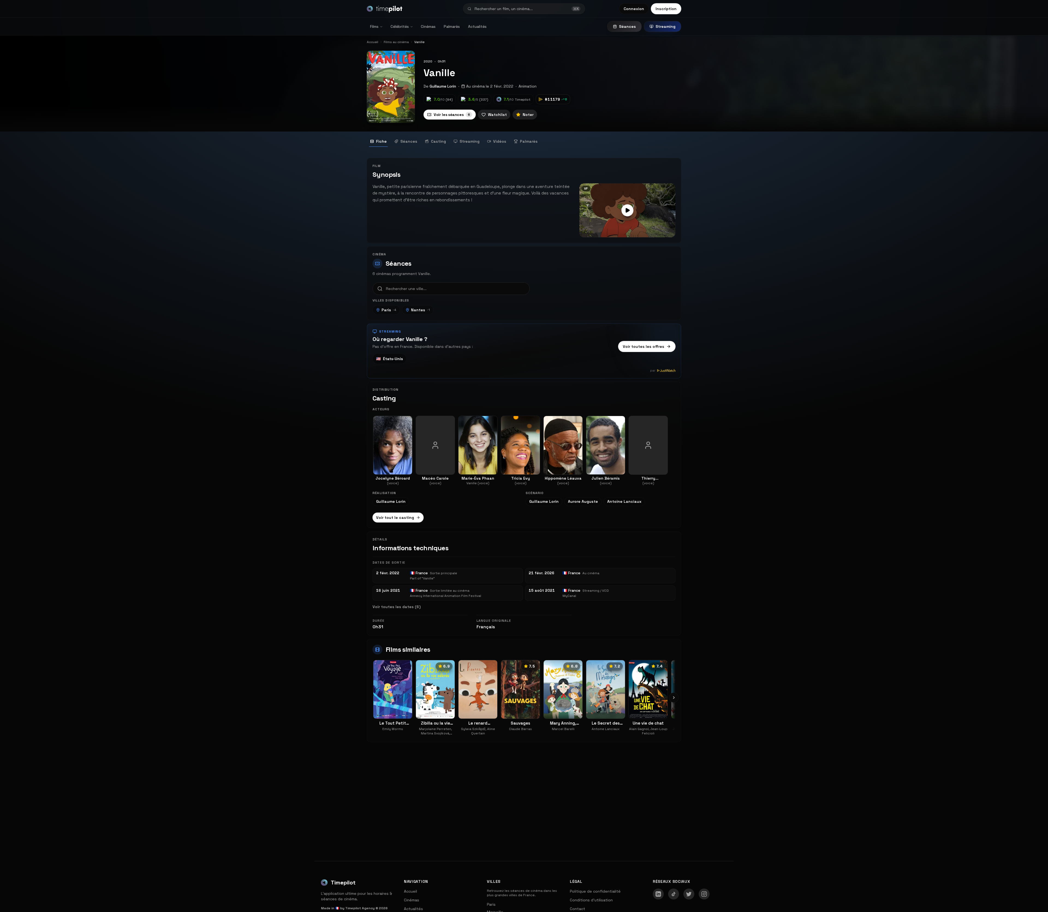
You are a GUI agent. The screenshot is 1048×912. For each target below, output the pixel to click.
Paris (389, 309)
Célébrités (400, 26)
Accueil (410, 891)
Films (374, 26)
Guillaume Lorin (443, 86)
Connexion (634, 8)
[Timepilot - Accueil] (384, 8)
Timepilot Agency (360, 908)
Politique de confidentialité (595, 891)
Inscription (666, 8)
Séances (627, 26)
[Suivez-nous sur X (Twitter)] (688, 894)
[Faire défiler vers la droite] (674, 697)
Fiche (381, 141)
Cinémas (428, 26)
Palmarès (452, 26)
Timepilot (343, 882)
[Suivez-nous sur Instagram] (704, 894)
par (653, 370)
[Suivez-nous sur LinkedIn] (658, 894)
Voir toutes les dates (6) (397, 606)
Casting (438, 141)
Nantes (420, 309)
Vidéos (499, 141)
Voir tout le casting (395, 517)
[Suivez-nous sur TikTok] (673, 894)
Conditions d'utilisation (591, 900)
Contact (577, 908)
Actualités (477, 26)
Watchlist (497, 114)
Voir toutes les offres (643, 346)
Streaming (665, 26)
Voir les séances (452, 114)
